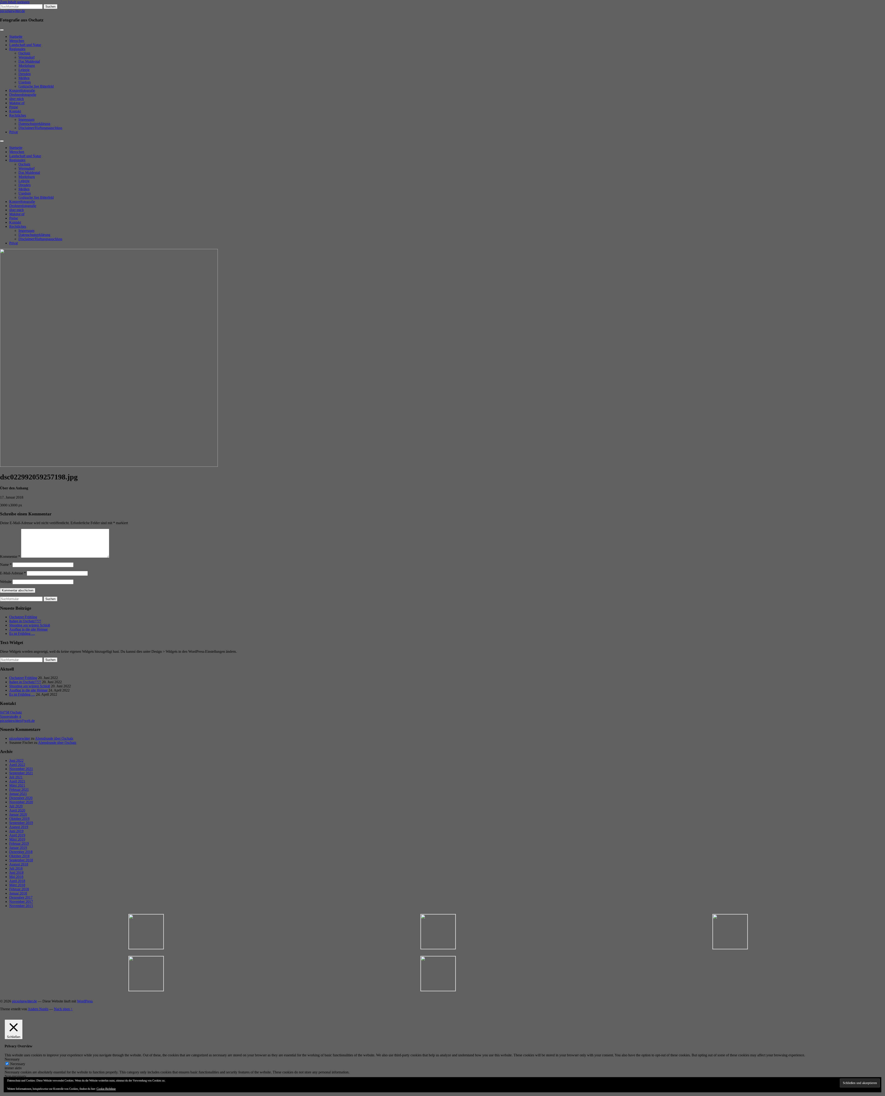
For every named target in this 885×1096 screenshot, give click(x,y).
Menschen (16, 41)
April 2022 (17, 765)
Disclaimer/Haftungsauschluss (40, 128)
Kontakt (15, 111)
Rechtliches (17, 115)
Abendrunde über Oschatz (54, 738)
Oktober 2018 (19, 856)
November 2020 (21, 802)
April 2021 (17, 781)
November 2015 (21, 906)
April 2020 (17, 810)
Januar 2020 (18, 814)
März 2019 (17, 839)
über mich (16, 99)
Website (6, 582)
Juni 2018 (16, 872)
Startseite (15, 36)
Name (6, 565)
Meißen (24, 78)
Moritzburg (26, 66)
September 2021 (21, 773)
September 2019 (21, 823)
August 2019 (18, 827)
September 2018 (21, 860)
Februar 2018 (19, 889)
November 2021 (21, 769)
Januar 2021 (18, 794)
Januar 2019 (18, 848)
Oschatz (24, 53)
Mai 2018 (16, 877)
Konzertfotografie (22, 90)
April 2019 (17, 835)
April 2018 (17, 881)
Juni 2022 (16, 760)
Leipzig (24, 70)
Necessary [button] (12, 1059)
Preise (13, 107)
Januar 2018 (18, 893)
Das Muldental (29, 61)
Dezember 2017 (20, 897)
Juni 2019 (16, 831)
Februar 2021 (19, 790)
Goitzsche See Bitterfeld (36, 86)
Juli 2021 (16, 777)
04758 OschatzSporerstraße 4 (11, 714)
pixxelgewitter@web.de (17, 721)
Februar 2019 (19, 843)
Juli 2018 (16, 868)
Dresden (24, 74)
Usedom (24, 82)
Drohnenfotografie (22, 95)
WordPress (85, 1001)
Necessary (17, 1064)
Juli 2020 (16, 806)
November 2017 (21, 902)
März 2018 (17, 885)
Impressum (26, 119)
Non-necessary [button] (15, 1076)
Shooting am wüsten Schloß (29, 625)
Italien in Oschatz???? (25, 621)
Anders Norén (38, 1009)
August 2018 (18, 864)
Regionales (17, 49)
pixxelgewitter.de (12, 11)
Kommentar (10, 556)
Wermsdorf (26, 57)
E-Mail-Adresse (13, 573)
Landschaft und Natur (25, 45)
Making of (16, 103)
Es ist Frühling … (22, 633)
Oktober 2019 (19, 819)
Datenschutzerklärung (34, 124)
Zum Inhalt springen (15, 2)
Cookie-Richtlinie (106, 1088)
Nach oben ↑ (63, 1009)
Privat (13, 132)
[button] (146, 932)
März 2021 (17, 785)
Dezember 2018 (20, 852)
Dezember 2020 (20, 798)
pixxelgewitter (19, 738)
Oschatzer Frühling (23, 617)
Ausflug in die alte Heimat (28, 629)
